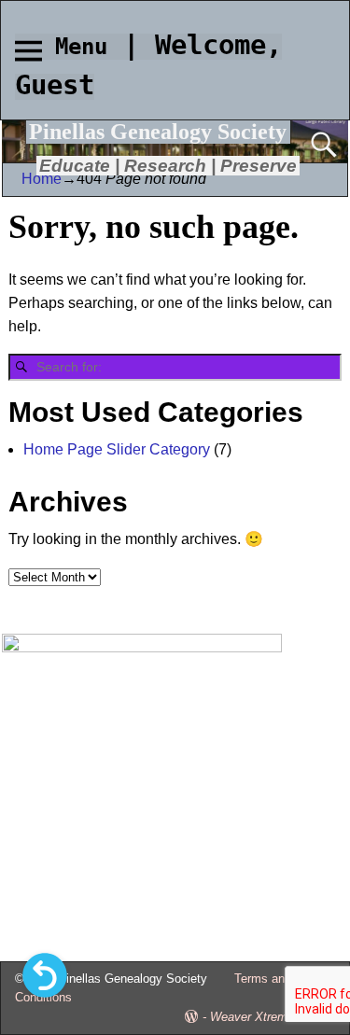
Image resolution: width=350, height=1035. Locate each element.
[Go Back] (44, 975)
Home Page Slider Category (116, 449)
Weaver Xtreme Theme (272, 1017)
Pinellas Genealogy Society (158, 131)
